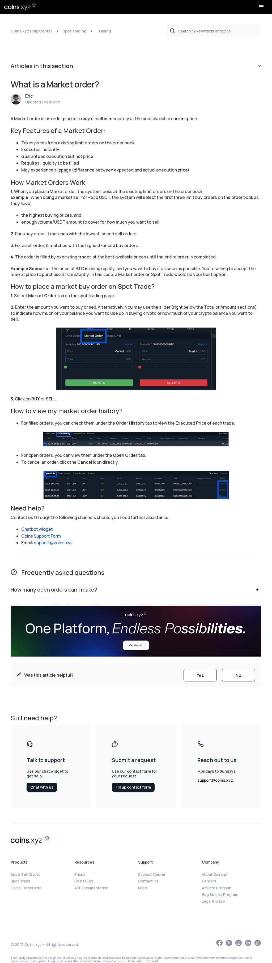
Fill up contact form (133, 787)
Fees (142, 887)
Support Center (151, 874)
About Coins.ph (215, 874)
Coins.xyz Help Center (31, 31)
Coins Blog (83, 881)
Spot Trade (21, 881)
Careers (209, 881)
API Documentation (91, 887)
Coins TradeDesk (26, 887)
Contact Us (148, 881)
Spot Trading (74, 31)
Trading (104, 31)
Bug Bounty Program (220, 894)
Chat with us (41, 787)
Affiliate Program (216, 887)
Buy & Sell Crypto (26, 874)
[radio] (200, 675)
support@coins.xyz (53, 543)
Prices (80, 874)
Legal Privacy (213, 901)
